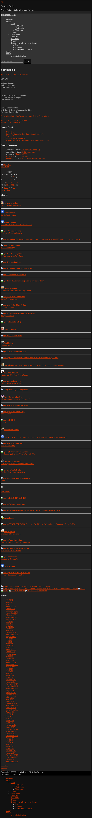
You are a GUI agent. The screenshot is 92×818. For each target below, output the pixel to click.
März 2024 (10, 647)
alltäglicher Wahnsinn (19, 116)
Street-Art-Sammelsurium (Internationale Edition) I (25, 134)
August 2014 (11, 738)
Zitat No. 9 (10, 132)
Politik (35, 116)
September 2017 (12, 688)
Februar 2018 (11, 680)
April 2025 (10, 628)
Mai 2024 (9, 643)
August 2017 (11, 690)
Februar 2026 (11, 607)
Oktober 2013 (11, 759)
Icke (19, 774)
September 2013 (12, 761)
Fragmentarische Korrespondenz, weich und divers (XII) (27, 140)
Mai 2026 (9, 602)
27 (5, 188)
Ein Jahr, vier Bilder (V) (30, 150)
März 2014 (10, 749)
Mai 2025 (9, 626)
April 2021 (10, 658)
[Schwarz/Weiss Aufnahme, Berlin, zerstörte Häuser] (25, 586)
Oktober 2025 (11, 615)
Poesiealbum (15, 34)
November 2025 (12, 613)
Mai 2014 (9, 744)
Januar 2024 (10, 652)
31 (14, 188)
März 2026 (10, 604)
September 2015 (12, 710)
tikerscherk (10, 156)
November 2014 (12, 731)
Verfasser (24, 75)
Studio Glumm (11, 158)
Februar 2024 (11, 650)
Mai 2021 (9, 656)
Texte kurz (19, 26)
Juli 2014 (9, 740)
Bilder (8, 52)
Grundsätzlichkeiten (18, 56)
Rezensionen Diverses (23, 49)
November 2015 (12, 706)
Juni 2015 (9, 716)
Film (17, 45)
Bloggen (14, 41)
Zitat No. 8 (10, 136)
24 (14, 185)
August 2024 (11, 637)
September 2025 (12, 617)
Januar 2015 (10, 727)
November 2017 (12, 686)
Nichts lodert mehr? (28, 152)
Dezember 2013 (12, 755)
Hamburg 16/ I (21, 154)
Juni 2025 (9, 624)
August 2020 (11, 667)
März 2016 (10, 699)
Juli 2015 (9, 714)
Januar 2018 (10, 682)
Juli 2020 (9, 669)
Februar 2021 (11, 662)
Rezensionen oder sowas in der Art (24, 43)
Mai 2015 (9, 718)
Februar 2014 (11, 751)
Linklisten (14, 37)
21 (7, 185)
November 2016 (12, 695)
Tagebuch (14, 32)
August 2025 (11, 619)
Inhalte (8, 21)
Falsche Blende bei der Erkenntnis (33, 158)
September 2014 (12, 736)
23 (12, 185)
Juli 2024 (9, 639)
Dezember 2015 (12, 703)
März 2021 (10, 660)
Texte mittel (19, 28)
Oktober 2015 (11, 708)
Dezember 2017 (12, 684)
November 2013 (12, 757)
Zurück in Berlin (7, 6)
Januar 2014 (10, 753)
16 (12, 182)
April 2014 (10, 746)
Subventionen (44, 116)
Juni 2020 (9, 671)
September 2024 (12, 634)
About (8, 54)
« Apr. (3, 190)
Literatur (18, 47)
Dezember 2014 (12, 729)
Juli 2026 (9, 600)
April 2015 (10, 721)
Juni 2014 (9, 742)
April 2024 (10, 645)
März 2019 (10, 678)
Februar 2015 (11, 725)
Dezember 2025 (12, 611)
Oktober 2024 (11, 632)
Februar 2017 (11, 693)
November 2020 (12, 665)
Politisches (15, 39)
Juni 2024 (9, 641)
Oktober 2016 (11, 697)
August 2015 (11, 712)
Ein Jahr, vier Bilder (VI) (15, 138)
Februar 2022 (11, 654)
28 (7, 188)
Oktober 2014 (11, 734)
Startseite (9, 19)
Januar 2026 (10, 609)
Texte (13, 24)
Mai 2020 (9, 673)
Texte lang (19, 30)
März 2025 (10, 630)
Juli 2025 (9, 622)
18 (17, 182)
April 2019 (10, 675)
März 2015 (10, 723)
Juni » (9, 190)
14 (7, 182)
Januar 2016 (10, 701)
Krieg (30, 116)
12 (2, 182)
